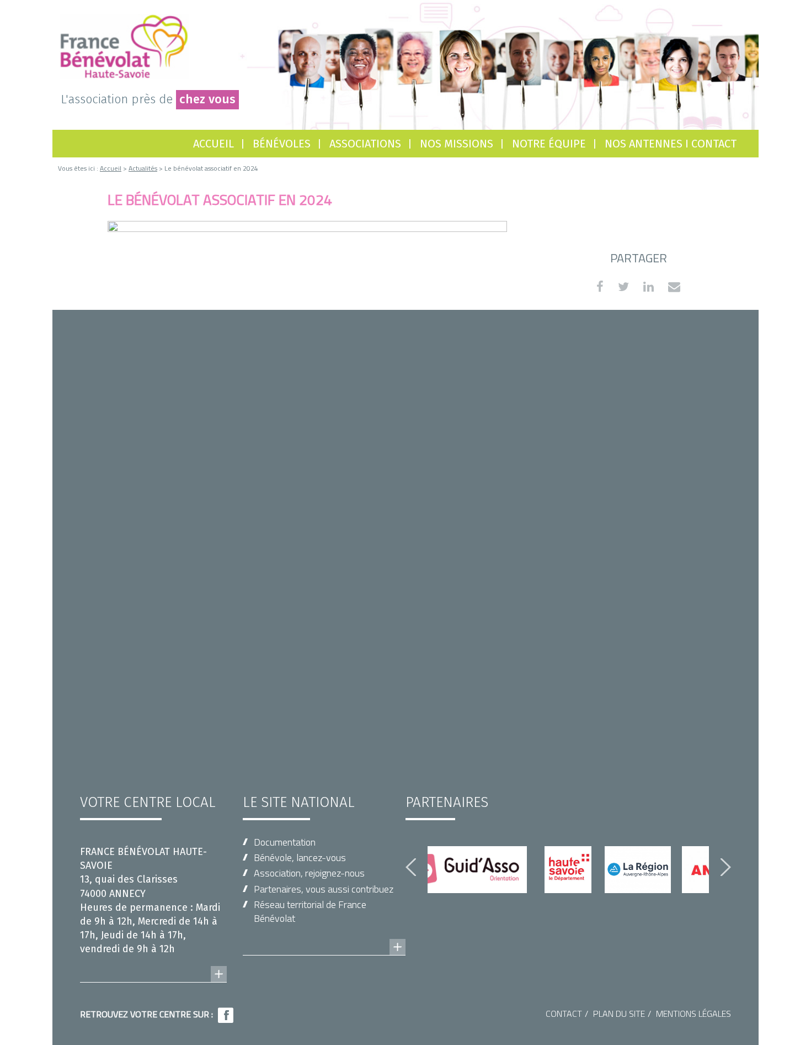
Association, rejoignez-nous (309, 872)
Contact (564, 1013)
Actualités (143, 168)
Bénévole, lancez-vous (300, 857)
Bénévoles (282, 143)
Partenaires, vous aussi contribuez (323, 889)
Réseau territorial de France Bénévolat (310, 911)
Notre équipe (549, 143)
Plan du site (619, 1013)
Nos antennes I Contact (671, 143)
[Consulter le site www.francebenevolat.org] (324, 936)
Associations (365, 143)
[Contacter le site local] (153, 963)
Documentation (285, 842)
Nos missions (456, 143)
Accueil (213, 143)
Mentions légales (693, 1013)
